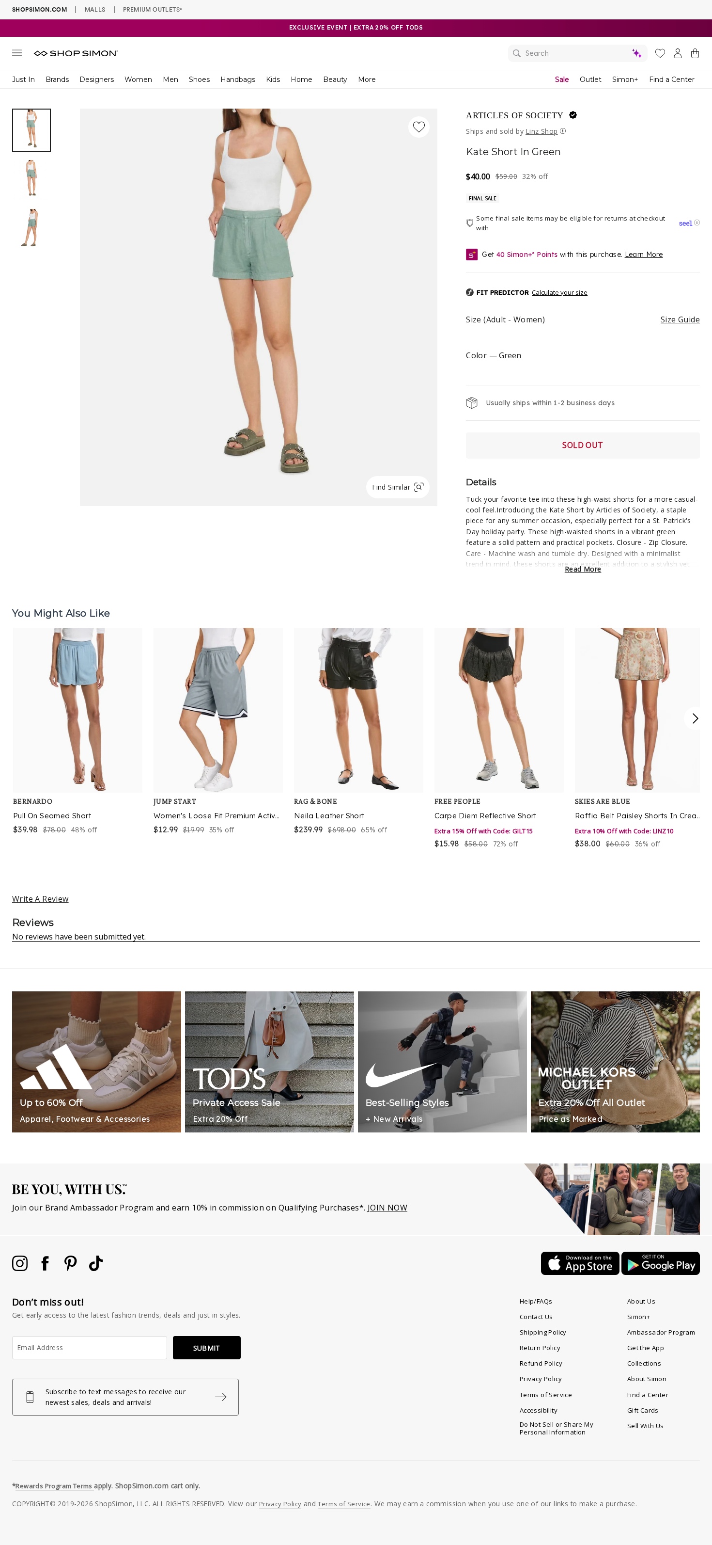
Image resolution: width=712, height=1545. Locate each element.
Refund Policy (541, 1363)
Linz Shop (542, 131)
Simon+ (625, 79)
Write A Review (40, 898)
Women (138, 79)
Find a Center (672, 79)
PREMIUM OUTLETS (152, 9)
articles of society (515, 115)
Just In (23, 79)
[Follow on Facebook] (46, 1268)
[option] (258, 307)
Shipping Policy (543, 1332)
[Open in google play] (660, 1272)
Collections (644, 1363)
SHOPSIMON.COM (39, 9)
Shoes (199, 79)
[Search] (578, 53)
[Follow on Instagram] (21, 1268)
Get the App (645, 1347)
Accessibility (538, 1410)
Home (301, 79)
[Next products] (695, 718)
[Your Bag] (695, 55)
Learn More (644, 254)
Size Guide (680, 319)
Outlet (591, 79)
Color (493, 355)
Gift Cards (643, 1410)
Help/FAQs (536, 1301)
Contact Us (536, 1316)
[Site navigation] (17, 55)
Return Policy (540, 1347)
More (367, 79)
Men (170, 79)
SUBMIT (206, 1348)
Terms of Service (546, 1394)
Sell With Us (645, 1425)
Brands (57, 79)
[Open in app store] (581, 1272)
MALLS (95, 9)
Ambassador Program (661, 1332)
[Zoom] (258, 303)
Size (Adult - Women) (583, 319)
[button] (527, 293)
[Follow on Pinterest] (71, 1268)
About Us (641, 1301)
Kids (273, 79)
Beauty (335, 79)
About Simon (646, 1378)
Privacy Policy (541, 1378)
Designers (96, 79)
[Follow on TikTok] (96, 1268)
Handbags (237, 79)
